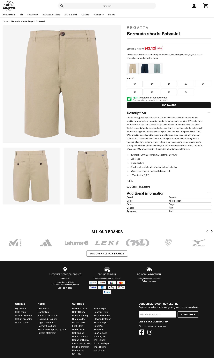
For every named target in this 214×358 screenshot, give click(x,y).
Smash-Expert (101, 322)
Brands (111, 14)
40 (152, 84)
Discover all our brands (107, 253)
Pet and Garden (102, 315)
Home (5, 21)
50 (152, 91)
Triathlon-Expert (102, 343)
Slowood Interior (102, 319)
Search (107, 6)
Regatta (138, 27)
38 (135, 84)
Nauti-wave (78, 350)
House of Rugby (80, 340)
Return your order (149, 281)
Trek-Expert (99, 340)
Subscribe (188, 314)
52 (169, 91)
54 (186, 91)
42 (169, 84)
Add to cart (169, 105)
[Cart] (206, 6)
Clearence (99, 14)
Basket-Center (79, 308)
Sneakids (98, 329)
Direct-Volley (78, 319)
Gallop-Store (78, 329)
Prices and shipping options (52, 329)
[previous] (207, 231)
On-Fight (76, 354)
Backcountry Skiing (51, 14)
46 (203, 84)
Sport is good (100, 333)
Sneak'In (98, 326)
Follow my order (23, 315)
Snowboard (32, 14)
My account (21, 308)
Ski (21, 14)
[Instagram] (150, 332)
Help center (21, 312)
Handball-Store (80, 336)
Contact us (65, 278)
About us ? (43, 308)
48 (135, 91)
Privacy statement (47, 333)
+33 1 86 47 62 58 (65, 288)
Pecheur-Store (101, 312)
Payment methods (47, 326)
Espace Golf (78, 322)
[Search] (62, 6)
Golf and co (78, 333)
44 (186, 84)
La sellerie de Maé (81, 343)
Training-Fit (99, 336)
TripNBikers (100, 347)
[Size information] (133, 78)
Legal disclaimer (46, 322)
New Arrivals (9, 14)
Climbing (86, 14)
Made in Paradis (80, 347)
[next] (212, 231)
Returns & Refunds (47, 319)
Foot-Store (77, 326)
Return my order (23, 319)
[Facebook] (142, 332)
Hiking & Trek (71, 14)
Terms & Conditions (48, 315)
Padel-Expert (100, 308)
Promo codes (22, 322)
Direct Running (80, 315)
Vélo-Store (99, 350)
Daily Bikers (78, 312)
